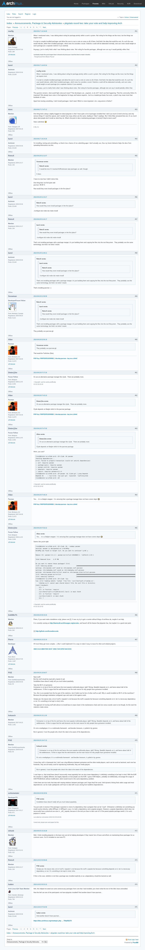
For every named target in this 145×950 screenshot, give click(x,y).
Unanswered (134, 17)
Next (44, 27)
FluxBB (135, 942)
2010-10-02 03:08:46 (40, 860)
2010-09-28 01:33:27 (40, 197)
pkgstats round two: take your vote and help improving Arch (93, 23)
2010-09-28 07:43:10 (40, 395)
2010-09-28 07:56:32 (40, 528)
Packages (85, 4)
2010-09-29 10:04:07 (40, 672)
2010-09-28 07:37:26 (40, 372)
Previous (15, 27)
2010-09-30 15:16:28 (40, 831)
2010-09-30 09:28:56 (40, 793)
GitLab (111, 4)
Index (8, 14)
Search (20, 14)
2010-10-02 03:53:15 (40, 884)
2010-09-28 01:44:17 (40, 219)
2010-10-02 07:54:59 (40, 907)
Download (138, 4)
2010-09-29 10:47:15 (40, 740)
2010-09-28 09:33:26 (40, 615)
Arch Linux (12, 3)
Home (76, 4)
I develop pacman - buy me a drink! (66, 358)
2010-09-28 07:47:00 (40, 428)
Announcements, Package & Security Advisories (38, 23)
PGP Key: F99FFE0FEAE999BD (44, 358)
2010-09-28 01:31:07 (40, 156)
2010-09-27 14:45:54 (40, 65)
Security (120, 4)
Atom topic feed (133, 939)
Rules (14, 14)
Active (126, 17)
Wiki (103, 4)
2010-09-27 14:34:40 (40, 31)
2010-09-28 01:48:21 (40, 253)
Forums (96, 4)
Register (27, 14)
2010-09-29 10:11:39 (40, 715)
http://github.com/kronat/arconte (47, 631)
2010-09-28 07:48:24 (40, 495)
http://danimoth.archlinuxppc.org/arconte (64, 623)
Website (12, 54)
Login (34, 14)
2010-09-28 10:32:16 (40, 639)
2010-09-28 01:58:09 (40, 296)
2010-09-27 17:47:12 (40, 109)
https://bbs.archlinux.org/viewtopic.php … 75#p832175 (53, 921)
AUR (128, 4)
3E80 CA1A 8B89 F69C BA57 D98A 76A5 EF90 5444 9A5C (53, 649)
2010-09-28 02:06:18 (40, 339)
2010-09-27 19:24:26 (40, 139)
